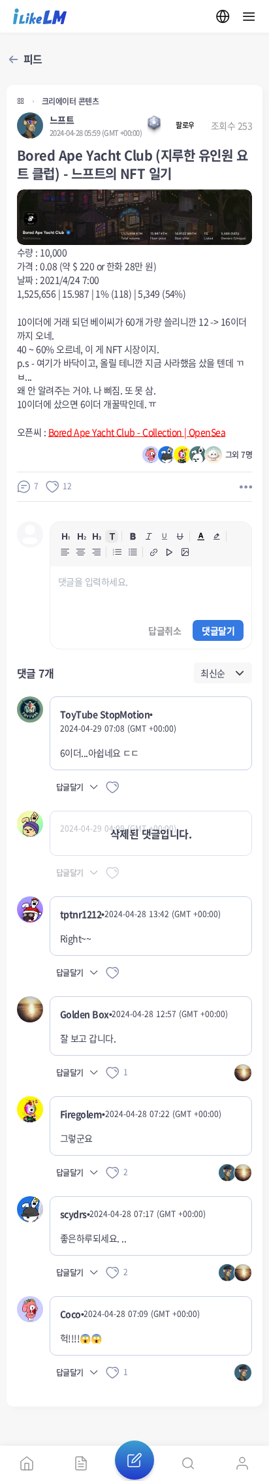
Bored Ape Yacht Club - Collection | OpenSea (136, 431)
